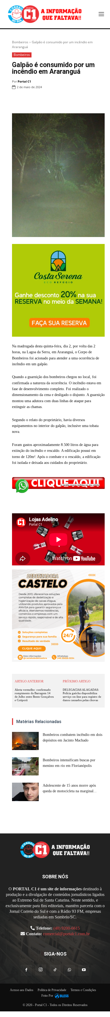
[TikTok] (55, 970)
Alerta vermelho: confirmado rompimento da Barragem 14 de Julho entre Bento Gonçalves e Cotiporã (34, 695)
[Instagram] (40, 970)
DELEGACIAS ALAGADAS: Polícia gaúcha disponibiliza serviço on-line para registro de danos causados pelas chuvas (82, 695)
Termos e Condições (83, 990)
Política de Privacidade (52, 990)
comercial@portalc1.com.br (66, 933)
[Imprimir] (74, 100)
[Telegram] (87, 100)
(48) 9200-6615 (66, 928)
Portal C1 (24, 81)
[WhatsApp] (62, 100)
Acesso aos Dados (21, 990)
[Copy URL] (99, 100)
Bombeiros (20, 42)
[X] (50, 100)
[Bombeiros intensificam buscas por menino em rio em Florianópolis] (25, 766)
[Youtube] (83, 970)
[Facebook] (38, 100)
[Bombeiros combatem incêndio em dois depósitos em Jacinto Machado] (25, 741)
